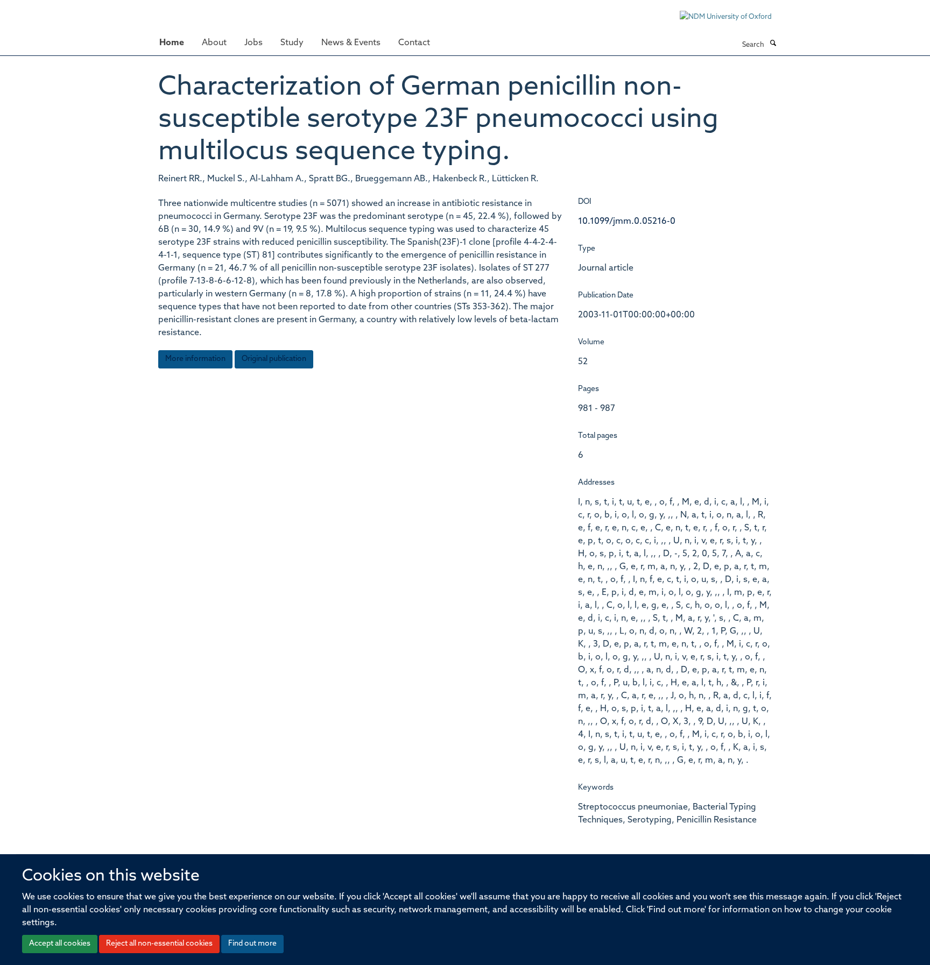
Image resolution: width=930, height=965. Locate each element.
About (214, 43)
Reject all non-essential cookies (159, 944)
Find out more (252, 944)
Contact (414, 43)
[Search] (773, 44)
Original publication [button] (274, 359)
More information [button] (195, 359)
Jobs (253, 43)
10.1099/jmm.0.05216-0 (626, 221)
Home (171, 43)
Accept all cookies (59, 944)
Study (292, 43)
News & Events (351, 43)
